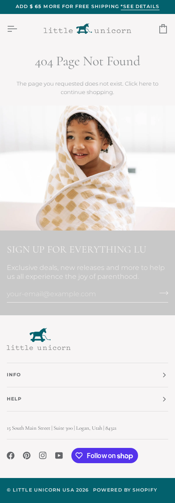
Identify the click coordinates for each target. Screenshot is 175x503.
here (145, 83)
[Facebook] (10, 455)
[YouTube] (59, 455)
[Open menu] (19, 29)
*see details (140, 6)
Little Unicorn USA (43, 490)
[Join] (161, 293)
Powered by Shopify (125, 490)
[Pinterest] (27, 455)
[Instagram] (43, 455)
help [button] (14, 399)
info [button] (14, 375)
